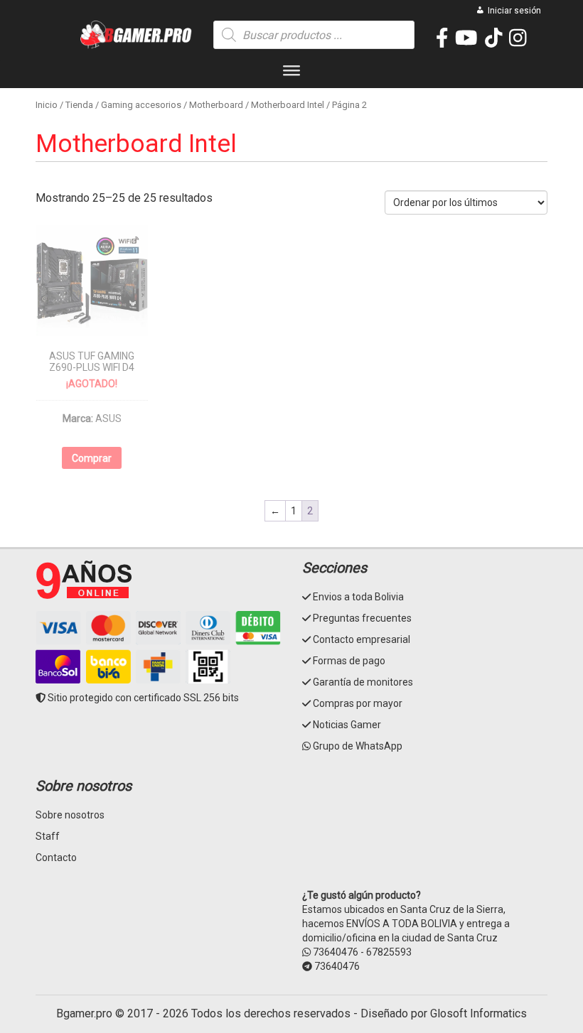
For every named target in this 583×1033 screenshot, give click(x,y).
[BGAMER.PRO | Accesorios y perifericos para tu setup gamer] (136, 35)
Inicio (47, 104)
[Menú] (291, 73)
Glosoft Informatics (478, 1013)
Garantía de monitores (363, 682)
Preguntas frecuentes (362, 618)
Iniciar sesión (514, 11)
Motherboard (216, 104)
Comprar (92, 458)
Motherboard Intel (287, 104)
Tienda (79, 104)
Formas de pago (349, 660)
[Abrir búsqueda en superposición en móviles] (313, 35)
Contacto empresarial (361, 639)
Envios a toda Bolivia (358, 596)
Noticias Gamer (347, 724)
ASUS (108, 418)
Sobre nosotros (70, 815)
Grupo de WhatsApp (357, 746)
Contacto (56, 857)
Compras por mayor (357, 703)
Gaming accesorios (141, 104)
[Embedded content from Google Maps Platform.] (424, 831)
